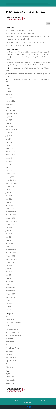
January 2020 (10, 208)
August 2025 (10, 88)
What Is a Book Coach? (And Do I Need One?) (20, 33)
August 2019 (10, 224)
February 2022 (10, 152)
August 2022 (10, 133)
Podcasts (9, 354)
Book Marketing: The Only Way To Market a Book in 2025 (25, 42)
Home (11, 400)
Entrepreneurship (12, 329)
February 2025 (10, 101)
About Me (28, 400)
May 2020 (9, 196)
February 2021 (10, 174)
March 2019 (10, 240)
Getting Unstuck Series (13, 335)
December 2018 (11, 250)
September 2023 (11, 114)
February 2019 (10, 243)
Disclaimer (34, 400)
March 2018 (10, 278)
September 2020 (11, 183)
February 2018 (10, 281)
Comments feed (11, 380)
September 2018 (11, 259)
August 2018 (10, 262)
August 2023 (10, 117)
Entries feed (10, 377)
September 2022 (11, 129)
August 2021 (10, 158)
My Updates (10, 345)
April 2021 (9, 171)
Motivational (10, 342)
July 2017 (9, 303)
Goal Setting (10, 339)
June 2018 (9, 269)
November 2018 (11, 253)
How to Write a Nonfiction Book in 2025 (19, 45)
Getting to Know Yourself (14, 332)
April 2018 (9, 275)
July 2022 (9, 136)
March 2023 (10, 123)
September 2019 (11, 221)
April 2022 (9, 145)
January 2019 (10, 246)
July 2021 (9, 161)
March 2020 (10, 202)
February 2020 (10, 205)
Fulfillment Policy (27, 402)
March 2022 (10, 148)
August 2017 (10, 300)
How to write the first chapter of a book (19, 30)
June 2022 (9, 139)
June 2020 (9, 193)
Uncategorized (11, 364)
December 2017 (11, 288)
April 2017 (9, 310)
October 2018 (10, 256)
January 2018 (10, 284)
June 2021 (9, 164)
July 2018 (9, 265)
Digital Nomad (10, 326)
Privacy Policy (42, 400)
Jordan (8, 74)
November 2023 (11, 110)
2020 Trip (9, 316)
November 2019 (11, 215)
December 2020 (11, 180)
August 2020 (10, 186)
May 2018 (9, 272)
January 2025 (10, 104)
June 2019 (9, 231)
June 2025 (9, 91)
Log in (8, 374)
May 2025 (9, 95)
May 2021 (9, 167)
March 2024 (10, 107)
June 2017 (9, 307)
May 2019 (9, 234)
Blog (15, 400)
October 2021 (10, 155)
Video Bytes (10, 367)
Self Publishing (11, 357)
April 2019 (9, 237)
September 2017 (11, 297)
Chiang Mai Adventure (13, 323)
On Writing (9, 351)
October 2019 (10, 218)
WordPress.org (11, 383)
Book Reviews (10, 319)
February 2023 (10, 126)
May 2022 (9, 142)
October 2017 (10, 294)
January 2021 (10, 177)
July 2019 (9, 227)
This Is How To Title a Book (34, 65)
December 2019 (11, 212)
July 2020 (9, 190)
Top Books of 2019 (12, 361)
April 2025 (9, 98)
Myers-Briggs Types (12, 348)
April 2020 (9, 199)
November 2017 (11, 291)
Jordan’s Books (21, 400)
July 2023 (9, 120)
